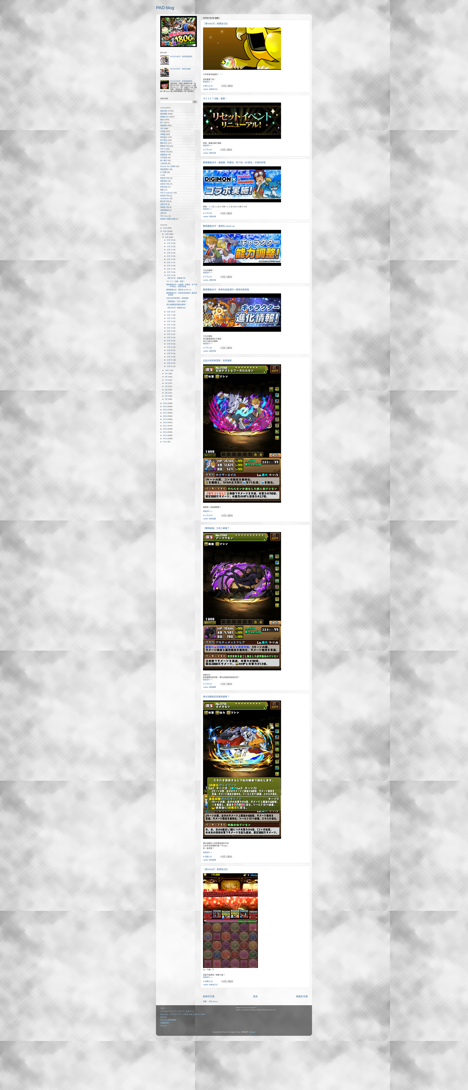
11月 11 (170, 334)
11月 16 (170, 318)
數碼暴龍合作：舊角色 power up (219, 226)
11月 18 (170, 312)
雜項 (162, 120)
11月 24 (170, 259)
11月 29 (170, 243)
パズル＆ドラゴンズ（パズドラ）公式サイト (177, 1011)
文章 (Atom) (213, 1001)
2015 (165, 432)
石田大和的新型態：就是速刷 (217, 360)
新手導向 (163, 140)
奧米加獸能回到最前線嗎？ (216, 696)
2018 (165, 422)
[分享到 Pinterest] (231, 86)
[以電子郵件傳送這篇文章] (222, 86)
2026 (165, 228)
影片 (162, 123)
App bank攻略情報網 (168, 1020)
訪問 (162, 213)
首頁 (255, 996)
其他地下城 (164, 196)
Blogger (252, 1032)
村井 (162, 128)
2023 (165, 406)
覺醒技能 (163, 181)
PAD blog (165, 7)
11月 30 (170, 240)
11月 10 (170, 337)
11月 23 (170, 262)
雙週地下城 (164, 146)
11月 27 (170, 250)
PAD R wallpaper (166, 193)
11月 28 (170, 246)
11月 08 (170, 344)
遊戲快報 (212, 153)
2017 (165, 426)
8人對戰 (163, 172)
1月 (166, 399)
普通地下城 (164, 207)
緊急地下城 (164, 178)
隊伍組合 (163, 137)
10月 (167, 370)
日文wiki (163, 1017)
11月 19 (170, 275)
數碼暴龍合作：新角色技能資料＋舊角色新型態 (226, 289)
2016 (165, 429)
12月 (167, 234)
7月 (166, 380)
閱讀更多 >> (207, 82)
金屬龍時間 (164, 1023)
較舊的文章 (302, 996)
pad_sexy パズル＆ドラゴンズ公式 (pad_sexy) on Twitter (182, 1014)
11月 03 (170, 360)
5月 (166, 386)
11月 (167, 237)
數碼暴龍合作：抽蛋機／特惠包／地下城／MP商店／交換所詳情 (234, 162)
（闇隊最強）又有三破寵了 (216, 528)
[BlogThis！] (225, 86)
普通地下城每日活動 (168, 219)
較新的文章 (208, 996)
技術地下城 (164, 184)
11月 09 (170, 341)
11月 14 (170, 325)
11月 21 (170, 269)
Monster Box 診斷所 (168, 166)
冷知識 (162, 131)
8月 (166, 377)
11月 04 (170, 357)
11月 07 (170, 347)
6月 (166, 383)
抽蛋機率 (163, 125)
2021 (165, 413)
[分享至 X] (227, 86)
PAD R (162, 149)
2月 (166, 396)
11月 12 (170, 331)
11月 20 (170, 272)
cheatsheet (164, 198)
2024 (165, 403)
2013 (165, 439)
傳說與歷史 (164, 169)
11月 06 (170, 350)
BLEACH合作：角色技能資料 (181, 56)
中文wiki (163, 1026)
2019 (165, 419)
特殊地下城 (164, 152)
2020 (165, 416)
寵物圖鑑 (212, 519)
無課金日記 (213, 89)
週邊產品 (163, 155)
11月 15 (170, 321)
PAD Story (164, 216)
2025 (165, 231)
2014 (165, 435)
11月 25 (170, 256)
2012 (165, 442)
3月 (166, 393)
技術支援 (163, 187)
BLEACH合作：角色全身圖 (180, 69)
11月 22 (170, 266)
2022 (165, 410)
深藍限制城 (164, 210)
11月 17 (170, 315)
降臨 (162, 190)
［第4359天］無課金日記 (215, 869)
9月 (166, 374)
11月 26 (170, 253)
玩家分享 (163, 204)
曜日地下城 (164, 201)
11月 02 (170, 363)
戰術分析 (163, 143)
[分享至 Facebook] (229, 86)
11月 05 (170, 353)
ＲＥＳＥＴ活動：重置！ (215, 98)
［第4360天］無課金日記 (215, 23)
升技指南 (163, 158)
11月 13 (170, 328)
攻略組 (162, 134)
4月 (166, 390)
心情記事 (163, 163)
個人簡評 (163, 160)
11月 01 (170, 366)
